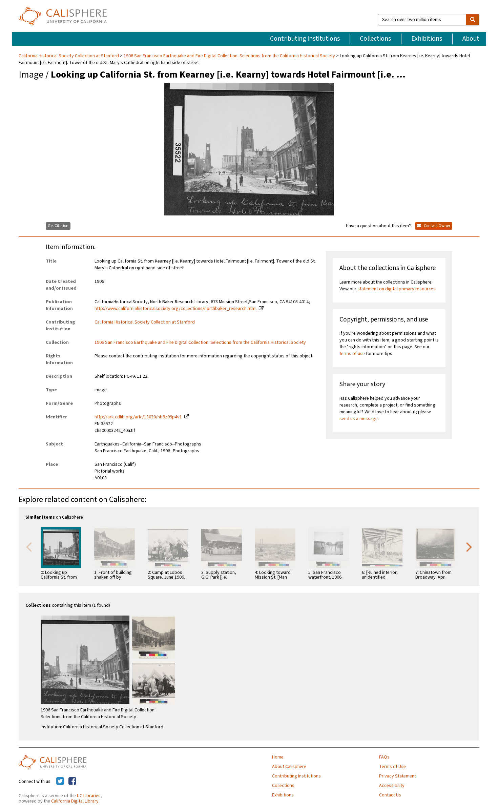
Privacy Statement (397, 776)
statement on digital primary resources (396, 289)
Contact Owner (436, 226)
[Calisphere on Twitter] (60, 781)
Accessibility (391, 785)
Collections (375, 38)
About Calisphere (289, 766)
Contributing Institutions (305, 38)
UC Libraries (89, 795)
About (470, 38)
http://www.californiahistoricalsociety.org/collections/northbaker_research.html (175, 308)
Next (469, 546)
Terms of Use (392, 766)
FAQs (384, 757)
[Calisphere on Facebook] (72, 781)
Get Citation (58, 226)
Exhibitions (426, 38)
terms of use (352, 353)
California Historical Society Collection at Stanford (69, 56)
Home (278, 757)
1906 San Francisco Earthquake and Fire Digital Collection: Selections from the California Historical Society (229, 56)
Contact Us (390, 795)
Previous (28, 546)
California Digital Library (75, 801)
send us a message (358, 418)
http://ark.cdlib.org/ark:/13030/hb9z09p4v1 (138, 417)
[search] (472, 19)
